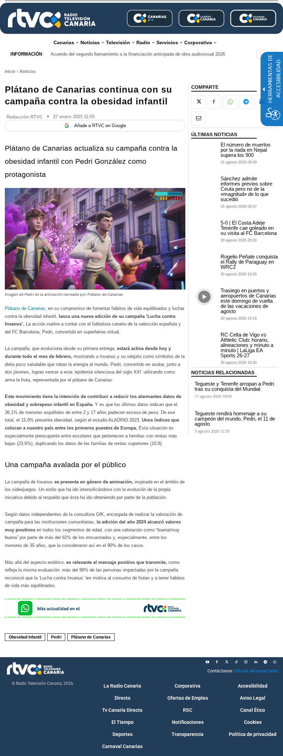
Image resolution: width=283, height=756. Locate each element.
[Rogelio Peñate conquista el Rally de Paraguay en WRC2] (204, 263)
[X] (198, 102)
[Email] (198, 118)
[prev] (260, 54)
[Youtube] (207, 662)
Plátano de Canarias (25, 308)
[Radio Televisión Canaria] (52, 18)
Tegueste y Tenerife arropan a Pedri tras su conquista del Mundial (234, 386)
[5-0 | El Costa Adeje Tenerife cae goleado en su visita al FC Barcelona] (204, 229)
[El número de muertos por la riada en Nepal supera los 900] (204, 151)
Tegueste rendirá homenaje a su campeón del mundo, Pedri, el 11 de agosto (235, 418)
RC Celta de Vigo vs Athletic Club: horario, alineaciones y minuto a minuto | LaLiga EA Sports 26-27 (247, 345)
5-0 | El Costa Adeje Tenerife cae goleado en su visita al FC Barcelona (249, 228)
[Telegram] (246, 102)
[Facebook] (214, 102)
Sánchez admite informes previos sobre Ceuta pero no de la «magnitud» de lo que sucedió (246, 189)
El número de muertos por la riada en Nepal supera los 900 (246, 150)
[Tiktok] (236, 662)
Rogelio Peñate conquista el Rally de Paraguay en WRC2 (249, 262)
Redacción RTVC (24, 117)
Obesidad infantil (25, 637)
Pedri (56, 637)
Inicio (10, 71)
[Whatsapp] (275, 662)
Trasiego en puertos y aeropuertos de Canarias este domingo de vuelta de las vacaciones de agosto (248, 300)
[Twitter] (227, 662)
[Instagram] (246, 662)
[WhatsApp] (230, 102)
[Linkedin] (256, 662)
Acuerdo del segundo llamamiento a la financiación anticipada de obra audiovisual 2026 (138, 54)
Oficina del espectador (256, 670)
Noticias (28, 71)
